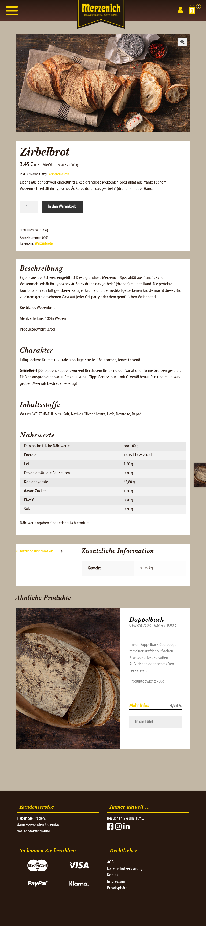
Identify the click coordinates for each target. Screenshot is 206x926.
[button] (182, 42)
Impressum (116, 882)
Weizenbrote (44, 244)
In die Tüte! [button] (144, 722)
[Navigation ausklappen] (12, 10)
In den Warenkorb (62, 206)
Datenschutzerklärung (125, 869)
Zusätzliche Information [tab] (34, 551)
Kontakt (113, 875)
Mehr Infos (139, 705)
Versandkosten (59, 174)
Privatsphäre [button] (117, 888)
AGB (110, 862)
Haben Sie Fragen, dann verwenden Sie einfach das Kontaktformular (39, 825)
